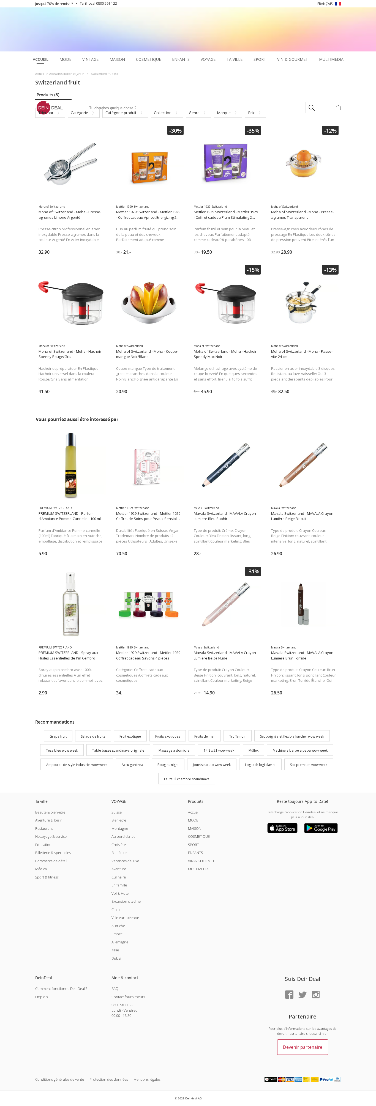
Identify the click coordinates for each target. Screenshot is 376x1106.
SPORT (193, 844)
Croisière (118, 844)
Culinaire (118, 877)
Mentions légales (146, 1079)
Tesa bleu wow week (62, 750)
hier (325, 1033)
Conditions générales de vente (59, 1079)
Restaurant (44, 828)
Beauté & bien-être (50, 812)
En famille (119, 885)
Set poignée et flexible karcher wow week (292, 736)
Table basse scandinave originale (118, 750)
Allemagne (119, 942)
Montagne (119, 828)
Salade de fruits (93, 736)
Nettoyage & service (51, 836)
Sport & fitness (47, 877)
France (116, 933)
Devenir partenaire (302, 1047)
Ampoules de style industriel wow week (76, 764)
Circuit (116, 909)
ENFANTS (195, 852)
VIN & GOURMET (201, 860)
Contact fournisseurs (128, 996)
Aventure (118, 868)
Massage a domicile (174, 750)
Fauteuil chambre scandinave (186, 779)
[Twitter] (302, 995)
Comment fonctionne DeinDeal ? (61, 988)
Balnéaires (119, 852)
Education (43, 844)
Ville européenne (125, 917)
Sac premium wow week (308, 764)
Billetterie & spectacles (53, 852)
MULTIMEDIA (198, 868)
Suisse (116, 812)
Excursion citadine (126, 901)
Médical (41, 868)
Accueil (193, 812)
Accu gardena (132, 764)
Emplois (41, 996)
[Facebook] (289, 995)
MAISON (194, 828)
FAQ (114, 988)
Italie (115, 950)
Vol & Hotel (120, 893)
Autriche (118, 925)
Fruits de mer (204, 736)
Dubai (116, 958)
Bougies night (168, 764)
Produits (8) (48, 94)
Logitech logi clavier (260, 764)
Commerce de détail (51, 860)
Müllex (253, 750)
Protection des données (108, 1079)
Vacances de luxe (125, 860)
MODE (193, 820)
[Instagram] (316, 995)
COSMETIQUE (199, 836)
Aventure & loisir (48, 820)
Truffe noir (237, 736)
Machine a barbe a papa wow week (300, 750)
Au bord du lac (123, 836)
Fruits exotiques (167, 736)
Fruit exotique (130, 736)
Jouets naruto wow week (212, 764)
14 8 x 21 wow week (219, 750)
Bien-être (118, 820)
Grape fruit (58, 736)
